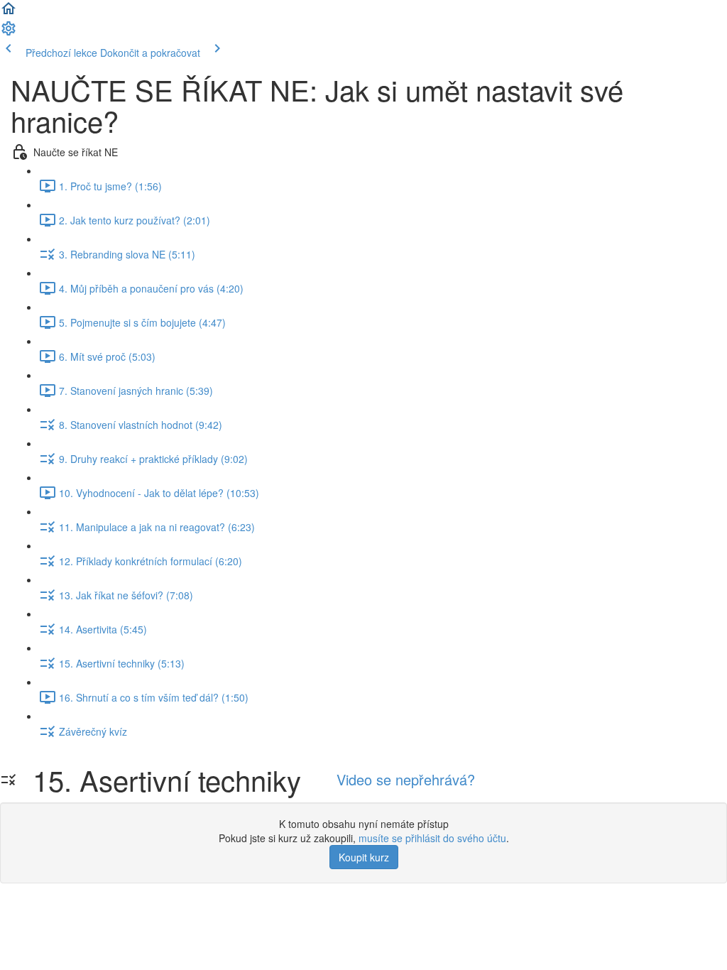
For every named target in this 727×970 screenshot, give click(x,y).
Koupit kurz (364, 857)
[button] (8, 13)
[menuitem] (8, 33)
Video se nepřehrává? (406, 779)
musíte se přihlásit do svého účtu (432, 838)
